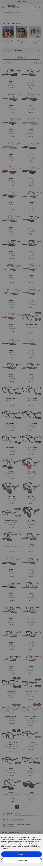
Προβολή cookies (21, 861)
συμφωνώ (21, 854)
